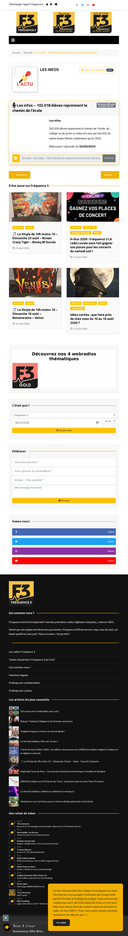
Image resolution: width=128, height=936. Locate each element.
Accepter (61, 922)
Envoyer (65, 500)
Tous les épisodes (98, 70)
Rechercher (65, 430)
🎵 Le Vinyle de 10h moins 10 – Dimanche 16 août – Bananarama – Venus (35, 313)
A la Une (18, 227)
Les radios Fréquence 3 (22, 651)
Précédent (21, 174)
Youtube (93, 5)
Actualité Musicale (81, 232)
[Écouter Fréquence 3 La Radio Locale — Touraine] (64, 22)
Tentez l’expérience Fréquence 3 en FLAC (32, 659)
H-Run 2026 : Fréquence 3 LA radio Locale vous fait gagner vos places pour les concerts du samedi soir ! (91, 245)
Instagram (88, 5)
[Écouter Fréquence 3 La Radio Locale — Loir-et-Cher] (101, 22)
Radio (29, 227)
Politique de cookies (20, 690)
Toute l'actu (77, 308)
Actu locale (89, 227)
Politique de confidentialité (24, 682)
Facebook (77, 5)
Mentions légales (18, 675)
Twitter (82, 5)
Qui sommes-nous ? (20, 667)
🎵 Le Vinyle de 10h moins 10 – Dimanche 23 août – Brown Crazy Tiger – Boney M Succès (35, 238)
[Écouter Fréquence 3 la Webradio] (27, 22)
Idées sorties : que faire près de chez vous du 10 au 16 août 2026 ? (92, 318)
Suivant (108, 174)
